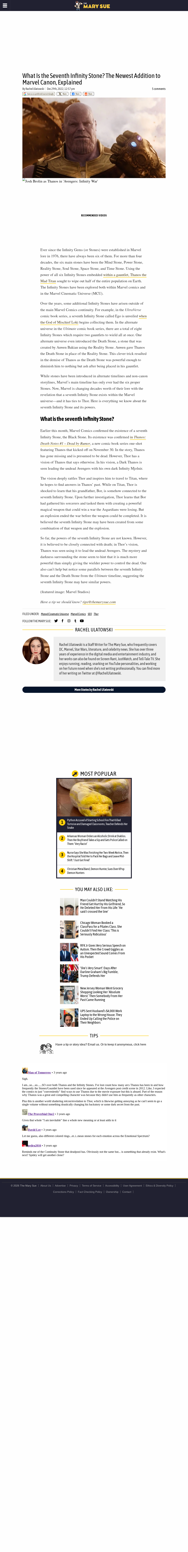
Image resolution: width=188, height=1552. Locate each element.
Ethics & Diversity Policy (159, 1185)
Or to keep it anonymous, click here (123, 1044)
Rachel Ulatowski (35, 88)
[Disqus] (94, 1112)
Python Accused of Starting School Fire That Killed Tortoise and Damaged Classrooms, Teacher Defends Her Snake (97, 823)
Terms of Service (91, 1185)
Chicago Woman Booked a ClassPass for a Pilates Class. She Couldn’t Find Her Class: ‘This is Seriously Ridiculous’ (101, 928)
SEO (90, 614)
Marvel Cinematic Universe (55, 614)
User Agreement (132, 1185)
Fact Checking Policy (90, 1191)
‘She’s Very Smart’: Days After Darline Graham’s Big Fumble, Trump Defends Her (99, 972)
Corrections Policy (63, 1191)
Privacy (74, 1185)
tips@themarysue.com (99, 601)
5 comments (159, 88)
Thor (96, 614)
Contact (126, 1191)
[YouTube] (81, 622)
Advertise (60, 1185)
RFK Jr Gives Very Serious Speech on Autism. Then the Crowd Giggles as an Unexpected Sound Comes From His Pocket (103, 951)
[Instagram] (68, 622)
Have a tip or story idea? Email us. (77, 1044)
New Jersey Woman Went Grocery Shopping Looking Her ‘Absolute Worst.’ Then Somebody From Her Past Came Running (101, 994)
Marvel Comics (78, 614)
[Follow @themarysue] (56, 622)
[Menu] (5, 5)
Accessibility (112, 1185)
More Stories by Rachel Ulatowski (94, 690)
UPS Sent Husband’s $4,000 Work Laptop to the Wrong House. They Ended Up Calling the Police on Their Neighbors (101, 1016)
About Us (45, 1185)
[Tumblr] (75, 622)
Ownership (112, 1191)
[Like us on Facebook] (62, 622)
